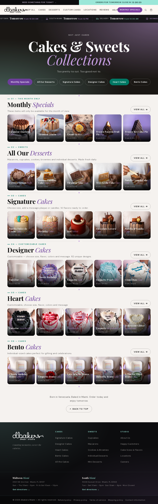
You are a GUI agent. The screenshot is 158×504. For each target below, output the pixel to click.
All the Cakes (62, 462)
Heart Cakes (119, 82)
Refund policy (64, 500)
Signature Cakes (71, 82)
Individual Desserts (98, 455)
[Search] (145, 9)
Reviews (104, 9)
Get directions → (21, 489)
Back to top (80, 409)
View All (139, 109)
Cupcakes (93, 438)
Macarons (93, 444)
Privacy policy (80, 500)
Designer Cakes (96, 82)
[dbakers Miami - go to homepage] (15, 10)
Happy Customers (130, 444)
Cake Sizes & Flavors (131, 450)
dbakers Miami (28, 500)
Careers (125, 462)
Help (115, 10)
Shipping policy (115, 500)
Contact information (135, 500)
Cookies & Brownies (98, 450)
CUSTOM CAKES (72, 9)
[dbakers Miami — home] (30, 436)
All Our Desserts (45, 82)
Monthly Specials (130, 9)
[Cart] (151, 9)
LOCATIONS (90, 9)
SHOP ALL (30, 9)
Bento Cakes (140, 82)
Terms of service (97, 500)
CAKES (42, 9)
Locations (126, 455)
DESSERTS (54, 9)
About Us (125, 438)
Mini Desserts (95, 462)
